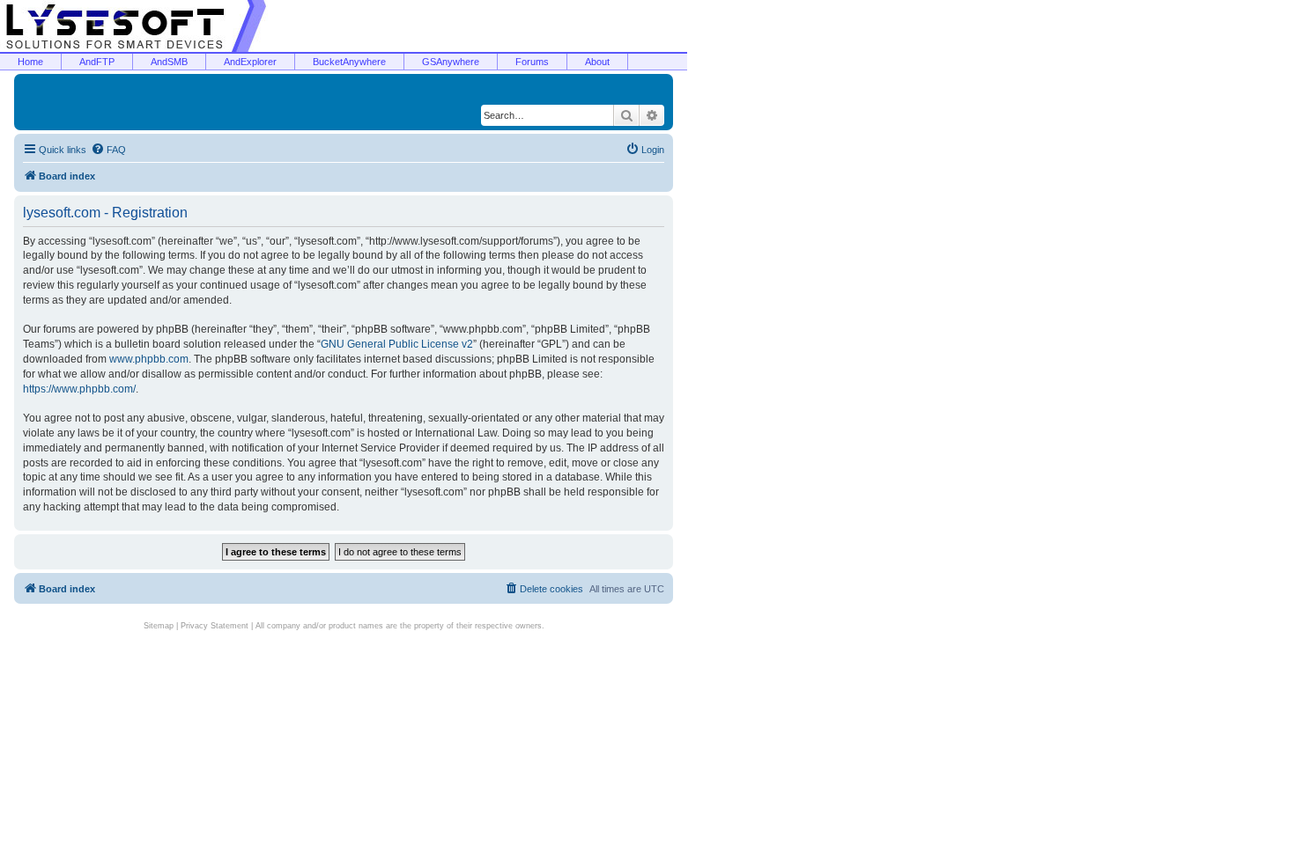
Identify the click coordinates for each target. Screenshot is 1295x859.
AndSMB (169, 61)
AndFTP (97, 61)
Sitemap (159, 625)
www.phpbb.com (149, 359)
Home (30, 61)
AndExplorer (250, 61)
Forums (532, 61)
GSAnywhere (450, 61)
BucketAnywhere (349, 61)
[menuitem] (108, 149)
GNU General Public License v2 (397, 344)
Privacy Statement (214, 625)
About (597, 61)
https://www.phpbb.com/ (79, 389)
